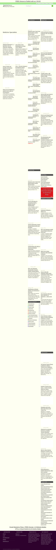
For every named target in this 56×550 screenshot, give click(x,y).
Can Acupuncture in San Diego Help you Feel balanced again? (34, 91)
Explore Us (48, 3)
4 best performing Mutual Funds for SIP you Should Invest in (47, 33)
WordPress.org (6, 541)
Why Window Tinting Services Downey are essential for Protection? (34, 135)
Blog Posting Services (45, 183)
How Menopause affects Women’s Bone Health (33, 49)
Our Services (41, 3)
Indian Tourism (44, 186)
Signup (37, 3)
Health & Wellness (32, 311)
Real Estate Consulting (33, 316)
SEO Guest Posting (45, 178)
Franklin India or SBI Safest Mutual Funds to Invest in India (46, 75)
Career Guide (31, 307)
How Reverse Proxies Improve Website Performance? (33, 66)
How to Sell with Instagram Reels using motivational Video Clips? (47, 273)
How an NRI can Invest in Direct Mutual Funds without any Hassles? (47, 96)
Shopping (30, 318)
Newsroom (45, 3)
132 (39, 313)
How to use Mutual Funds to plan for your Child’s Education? (47, 116)
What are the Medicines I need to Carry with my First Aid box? (8, 91)
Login (52, 3)
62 (39, 326)
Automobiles (31, 326)
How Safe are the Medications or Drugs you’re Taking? (20, 46)
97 (39, 318)
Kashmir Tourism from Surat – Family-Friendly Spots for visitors (46, 388)
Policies (4, 539)
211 (39, 308)
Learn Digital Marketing (45, 182)
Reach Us (17, 533)
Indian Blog (31, 308)
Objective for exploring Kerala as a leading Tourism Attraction (46, 431)
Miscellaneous (31, 303)
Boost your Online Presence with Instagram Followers (46, 253)
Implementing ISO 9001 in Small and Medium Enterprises (34, 248)
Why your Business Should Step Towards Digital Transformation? (33, 270)
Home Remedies (32, 323)
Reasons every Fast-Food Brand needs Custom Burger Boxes (34, 33)
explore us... (30, 143)
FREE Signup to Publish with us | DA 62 (28, 1)
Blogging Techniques (33, 319)
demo (52, 196)
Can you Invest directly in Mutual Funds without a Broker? (47, 54)
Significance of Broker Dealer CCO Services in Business (33, 291)
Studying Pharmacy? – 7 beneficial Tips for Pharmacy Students (8, 46)
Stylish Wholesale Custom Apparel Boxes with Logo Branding (34, 226)
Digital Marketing (32, 324)
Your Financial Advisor (33, 315)
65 (39, 324)
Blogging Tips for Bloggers (46, 185)
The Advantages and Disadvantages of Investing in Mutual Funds (47, 139)
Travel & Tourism (32, 313)
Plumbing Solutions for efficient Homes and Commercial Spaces (34, 61)
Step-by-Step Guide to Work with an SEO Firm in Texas (34, 140)
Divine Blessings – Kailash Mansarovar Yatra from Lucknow (47, 471)
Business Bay (31, 310)
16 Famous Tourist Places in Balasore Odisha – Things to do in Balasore (47, 366)
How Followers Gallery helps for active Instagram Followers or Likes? (47, 317)
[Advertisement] (27, 13)
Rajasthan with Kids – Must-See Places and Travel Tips (46, 409)
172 (39, 310)
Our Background (6, 537)
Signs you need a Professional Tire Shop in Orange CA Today (33, 110)
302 (39, 305)
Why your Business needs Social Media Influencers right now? (47, 231)
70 (39, 321)
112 (39, 316)
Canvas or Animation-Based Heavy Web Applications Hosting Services (46, 507)
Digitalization (31, 305)
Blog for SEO (31, 321)
